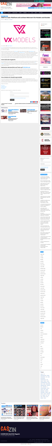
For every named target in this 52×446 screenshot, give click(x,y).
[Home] (2, 13)
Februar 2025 (42, 286)
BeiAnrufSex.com (31, 51)
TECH (41, 360)
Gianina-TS (48, 385)
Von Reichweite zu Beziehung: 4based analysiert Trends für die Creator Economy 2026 (13, 113)
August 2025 (42, 275)
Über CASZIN (41, 12)
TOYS (41, 362)
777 (44, 374)
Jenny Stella (44, 386)
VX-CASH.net (3, 88)
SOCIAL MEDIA (42, 357)
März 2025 (41, 284)
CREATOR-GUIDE (14, 12)
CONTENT (41, 330)
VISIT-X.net (16, 51)
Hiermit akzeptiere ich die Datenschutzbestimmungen (44, 167)
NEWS (5, 12)
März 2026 (41, 263)
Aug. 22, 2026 (11, 114)
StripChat (44, 395)
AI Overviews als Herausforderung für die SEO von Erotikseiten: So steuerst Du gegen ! (45, 205)
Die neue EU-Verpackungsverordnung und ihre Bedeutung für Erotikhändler (45, 214)
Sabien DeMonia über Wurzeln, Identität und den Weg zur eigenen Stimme (13, 119)
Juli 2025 (41, 277)
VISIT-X (2, 47)
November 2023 (42, 313)
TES (46, 395)
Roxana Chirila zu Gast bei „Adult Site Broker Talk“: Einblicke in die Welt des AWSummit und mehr (45, 218)
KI (40, 344)
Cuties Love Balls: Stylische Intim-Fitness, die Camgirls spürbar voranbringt (45, 229)
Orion (49, 392)
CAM (32, 12)
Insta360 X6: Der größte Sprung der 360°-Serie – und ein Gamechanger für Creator (45, 201)
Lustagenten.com (21, 52)
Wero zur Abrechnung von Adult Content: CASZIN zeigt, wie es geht (32, 111)
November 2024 (42, 291)
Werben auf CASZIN (40, 442)
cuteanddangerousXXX (44, 382)
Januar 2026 (42, 266)
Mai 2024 (41, 302)
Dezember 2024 (42, 289)
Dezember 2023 (42, 311)
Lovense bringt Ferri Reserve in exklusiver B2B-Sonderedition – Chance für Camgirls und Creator (45, 188)
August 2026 (42, 254)
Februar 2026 (42, 264)
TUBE (41, 366)
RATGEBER (42, 351)
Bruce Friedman (43, 378)
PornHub (45, 393)
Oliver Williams (43, 392)
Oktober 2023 (42, 314)
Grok (41, 386)
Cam (47, 379)
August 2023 (42, 318)
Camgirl (42, 381)
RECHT (36, 12)
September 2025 (42, 273)
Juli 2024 (41, 298)
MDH (44, 389)
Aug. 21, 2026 (42, 419)
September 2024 (42, 295)
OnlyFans (46, 392)
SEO (41, 355)
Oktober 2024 (42, 293)
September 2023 (42, 316)
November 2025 (42, 270)
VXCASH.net (26, 67)
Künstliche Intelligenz (43, 388)
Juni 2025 (41, 279)
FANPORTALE (15, 109)
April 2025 (41, 282)
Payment (34, 109)
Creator (48, 381)
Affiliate (48, 375)
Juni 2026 (41, 257)
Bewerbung (33, 439)
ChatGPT (45, 381)
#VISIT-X (7, 19)
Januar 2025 (42, 288)
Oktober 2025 (42, 272)
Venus (41, 396)
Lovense (42, 389)
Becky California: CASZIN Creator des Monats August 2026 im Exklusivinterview (45, 233)
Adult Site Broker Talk (43, 375)
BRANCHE (9, 109)
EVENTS (20, 12)
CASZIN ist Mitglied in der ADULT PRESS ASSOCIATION (41, 439)
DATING (41, 335)
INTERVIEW (25, 12)
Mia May (47, 389)
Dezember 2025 (42, 268)
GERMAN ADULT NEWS (43, 385)
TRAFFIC (41, 364)
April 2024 (41, 304)
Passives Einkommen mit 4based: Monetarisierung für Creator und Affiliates (45, 197)
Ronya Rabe (48, 393)
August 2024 (42, 297)
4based (42, 374)
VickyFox (44, 396)
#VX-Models (10, 19)
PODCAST (9, 117)
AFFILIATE (9, 12)
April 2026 (41, 261)
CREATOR (12, 109)
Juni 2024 (41, 300)
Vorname (11, 91)
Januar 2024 (42, 309)
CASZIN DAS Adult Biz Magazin (6, 7)
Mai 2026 (41, 259)
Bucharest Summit (43, 379)
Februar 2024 (42, 307)
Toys (48, 395)
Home (30, 439)
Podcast (42, 393)
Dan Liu (49, 382)
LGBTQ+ (48, 388)
